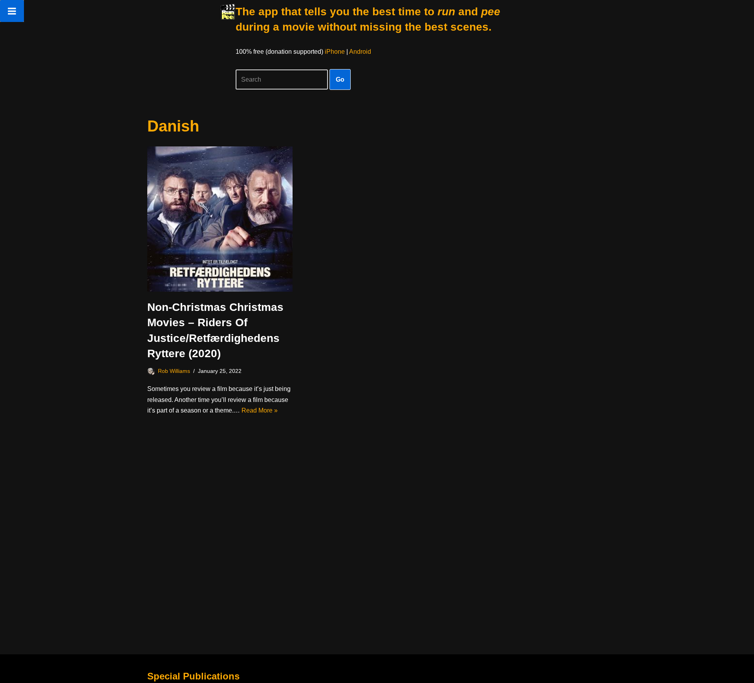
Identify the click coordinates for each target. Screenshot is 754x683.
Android (360, 51)
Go (340, 79)
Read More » (260, 410)
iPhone (335, 51)
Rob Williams (174, 371)
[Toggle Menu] (12, 11)
